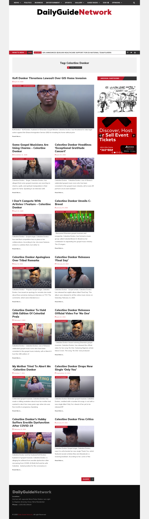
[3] (117, 152)
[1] (112, 152)
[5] (121, 152)
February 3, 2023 (19, 320)
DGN (105, 3)
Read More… (16, 136)
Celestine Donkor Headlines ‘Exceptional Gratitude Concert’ (73, 148)
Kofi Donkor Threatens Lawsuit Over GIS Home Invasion (49, 78)
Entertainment (53, 3)
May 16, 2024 (18, 264)
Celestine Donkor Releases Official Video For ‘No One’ (72, 311)
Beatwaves (17, 86)
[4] (119, 152)
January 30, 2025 (62, 207)
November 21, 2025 (20, 155)
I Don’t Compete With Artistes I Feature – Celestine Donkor (31, 204)
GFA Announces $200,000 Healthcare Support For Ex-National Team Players (76, 53)
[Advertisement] (74, 34)
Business (39, 3)
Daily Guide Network (25, 515)
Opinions (116, 3)
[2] (115, 152)
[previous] (100, 135)
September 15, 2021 (63, 373)
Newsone (29, 159)
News (16, 3)
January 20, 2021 (62, 423)
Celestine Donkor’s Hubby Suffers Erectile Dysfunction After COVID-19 (30, 422)
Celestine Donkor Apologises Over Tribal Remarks (31, 258)
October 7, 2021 (19, 373)
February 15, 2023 (63, 264)
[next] (134, 135)
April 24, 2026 (18, 81)
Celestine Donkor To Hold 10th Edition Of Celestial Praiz (29, 313)
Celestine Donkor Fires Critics (74, 419)
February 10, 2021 (20, 429)
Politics (28, 3)
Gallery (78, 3)
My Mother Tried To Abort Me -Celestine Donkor (31, 368)
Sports (68, 3)
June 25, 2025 (61, 155)
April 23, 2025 (18, 211)
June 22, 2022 (61, 317)
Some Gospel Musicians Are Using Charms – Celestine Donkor (30, 148)
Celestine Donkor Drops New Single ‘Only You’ (74, 368)
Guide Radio (92, 3)
